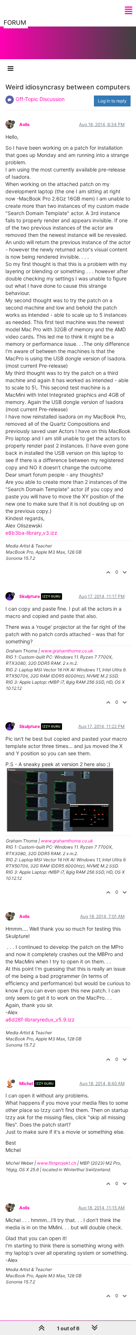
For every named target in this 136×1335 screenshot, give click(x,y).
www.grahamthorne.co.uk (67, 651)
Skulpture (29, 596)
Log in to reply (112, 101)
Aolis (24, 124)
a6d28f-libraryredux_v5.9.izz (40, 1019)
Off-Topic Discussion (40, 99)
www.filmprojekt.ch (56, 1163)
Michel (26, 1083)
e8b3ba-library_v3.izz (31, 533)
